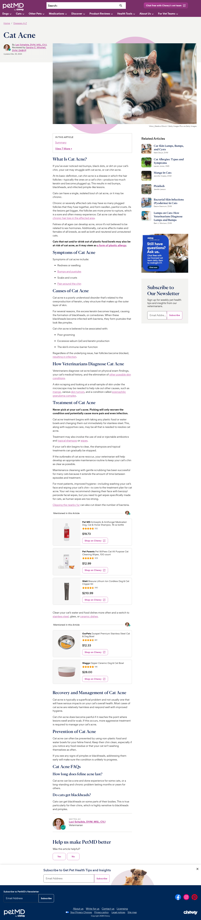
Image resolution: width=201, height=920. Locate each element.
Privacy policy (101, 912)
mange (57, 392)
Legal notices (118, 912)
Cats (18, 13)
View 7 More (63, 148)
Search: (52, 5)
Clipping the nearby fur (66, 505)
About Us (145, 13)
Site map (132, 912)
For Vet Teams (166, 13)
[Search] (120, 5)
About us (78, 908)
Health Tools (124, 13)
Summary (61, 142)
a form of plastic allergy (111, 245)
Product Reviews (99, 13)
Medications (56, 13)
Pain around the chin (69, 283)
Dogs (5, 13)
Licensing (122, 908)
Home (7, 23)
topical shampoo (67, 440)
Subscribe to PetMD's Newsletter (21, 891)
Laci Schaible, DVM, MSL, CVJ (31, 44)
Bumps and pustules (69, 271)
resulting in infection (64, 356)
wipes (84, 440)
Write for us (92, 908)
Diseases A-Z (20, 23)
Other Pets (35, 13)
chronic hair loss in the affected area (74, 218)
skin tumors (77, 392)
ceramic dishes (89, 616)
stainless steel (61, 616)
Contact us (108, 908)
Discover (76, 13)
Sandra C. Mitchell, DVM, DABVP (29, 49)
